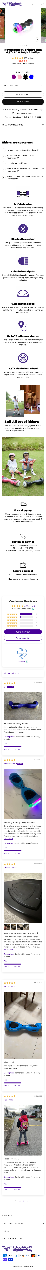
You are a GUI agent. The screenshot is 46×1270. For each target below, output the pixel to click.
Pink (19, 76)
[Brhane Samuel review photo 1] (23, 898)
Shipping (15, 63)
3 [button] (23, 1201)
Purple (13, 76)
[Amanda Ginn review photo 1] (23, 794)
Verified (21, 662)
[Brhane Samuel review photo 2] (7, 927)
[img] (9, 683)
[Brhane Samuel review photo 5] (26, 927)
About (5, 1231)
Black (25, 76)
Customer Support (13, 1223)
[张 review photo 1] (23, 706)
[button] (18, 58)
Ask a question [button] (23, 638)
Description (11, 85)
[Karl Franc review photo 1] (23, 1130)
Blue (31, 76)
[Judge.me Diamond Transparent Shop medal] (22, 653)
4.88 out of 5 (29, 606)
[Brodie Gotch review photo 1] (23, 1025)
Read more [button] (8, 839)
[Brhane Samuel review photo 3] (13, 927)
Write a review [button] (23, 632)
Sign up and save (12, 1239)
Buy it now (23, 102)
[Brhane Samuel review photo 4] (20, 927)
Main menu (8, 1215)
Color (23, 72)
